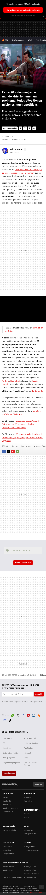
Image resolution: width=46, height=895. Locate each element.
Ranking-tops (26, 446)
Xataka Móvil (7, 801)
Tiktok (10, 720)
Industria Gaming (31, 743)
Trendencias (7, 846)
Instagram (33, 715)
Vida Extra (28, 801)
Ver (24, 562)
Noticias (15, 446)
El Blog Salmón (29, 846)
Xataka (5, 797)
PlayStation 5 (8, 738)
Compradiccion (8, 854)
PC (4, 743)
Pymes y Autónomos (31, 850)
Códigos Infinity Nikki (28, 675)
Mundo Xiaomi (8, 812)
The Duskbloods (18, 40)
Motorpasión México (31, 877)
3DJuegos (27, 797)
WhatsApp (13, 715)
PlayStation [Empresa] (11, 762)
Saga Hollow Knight (10, 753)
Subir (37, 784)
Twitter (25, 128)
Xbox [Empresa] (9, 758)
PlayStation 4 (29, 748)
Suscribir (39, 694)
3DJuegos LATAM (30, 867)
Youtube (28, 715)
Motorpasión (28, 830)
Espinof (26, 817)
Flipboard (29, 128)
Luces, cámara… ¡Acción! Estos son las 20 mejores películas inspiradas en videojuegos (20, 424)
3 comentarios (11, 128)
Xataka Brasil (8, 870)
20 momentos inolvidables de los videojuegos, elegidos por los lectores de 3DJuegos (22, 437)
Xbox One (7, 748)
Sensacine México (30, 870)
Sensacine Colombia (31, 874)
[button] (17, 149)
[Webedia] (10, 786)
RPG (6, 40)
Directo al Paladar (9, 830)
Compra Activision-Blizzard (31, 763)
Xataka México (8, 867)
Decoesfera (7, 850)
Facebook (20, 128)
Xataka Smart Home (10, 808)
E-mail (34, 128)
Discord (5, 720)
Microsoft (27, 753)
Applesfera (7, 805)
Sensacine (27, 814)
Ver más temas (9, 773)
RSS (39, 715)
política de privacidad (34, 701)
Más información (36, 892)
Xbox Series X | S (30, 738)
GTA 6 (30, 40)
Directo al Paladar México (12, 877)
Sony (26, 758)
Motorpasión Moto (30, 834)
